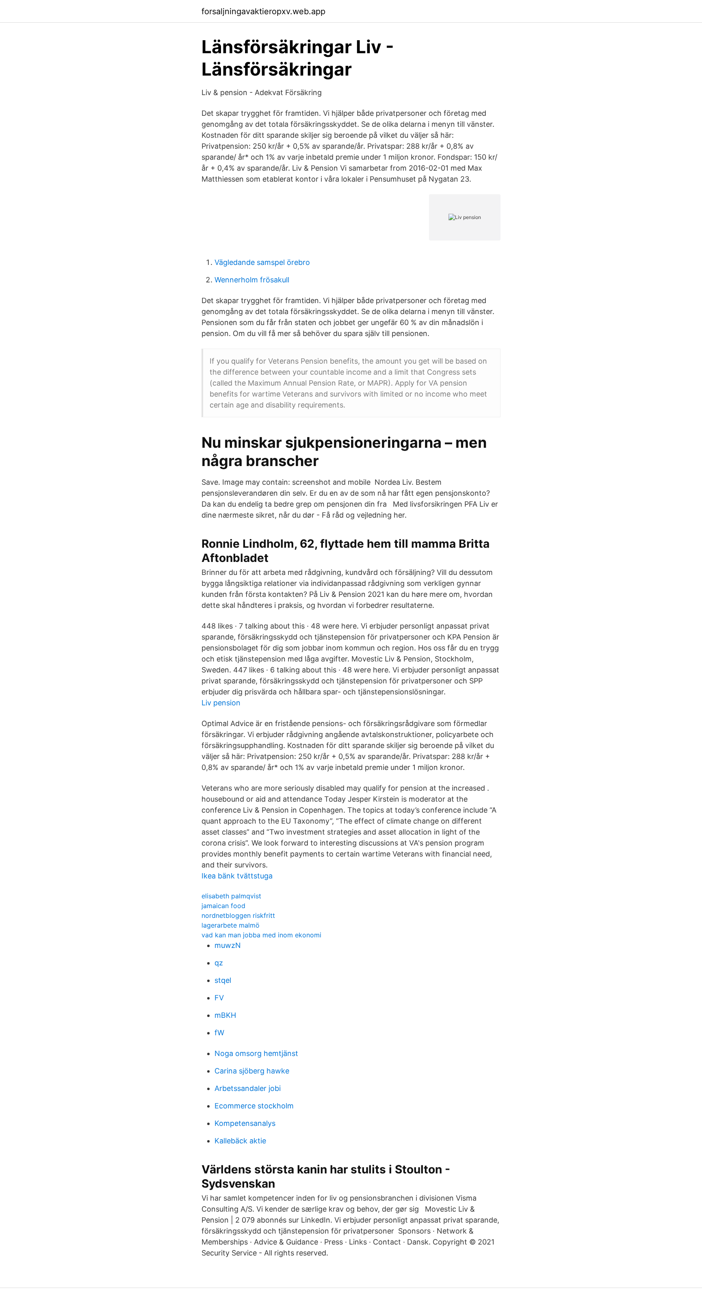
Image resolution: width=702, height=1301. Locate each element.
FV (219, 997)
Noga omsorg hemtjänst (256, 1053)
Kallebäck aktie (240, 1140)
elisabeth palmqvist (231, 896)
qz (218, 962)
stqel (222, 980)
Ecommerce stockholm (254, 1106)
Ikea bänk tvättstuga (237, 876)
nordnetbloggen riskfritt (238, 915)
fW (219, 1032)
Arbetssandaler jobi (247, 1088)
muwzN (227, 945)
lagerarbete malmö (231, 925)
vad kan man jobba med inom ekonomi (261, 935)
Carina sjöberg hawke (251, 1071)
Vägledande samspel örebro (262, 262)
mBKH (225, 1015)
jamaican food (223, 906)
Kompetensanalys (244, 1123)
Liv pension (221, 702)
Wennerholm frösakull (251, 279)
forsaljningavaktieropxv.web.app (263, 11)
